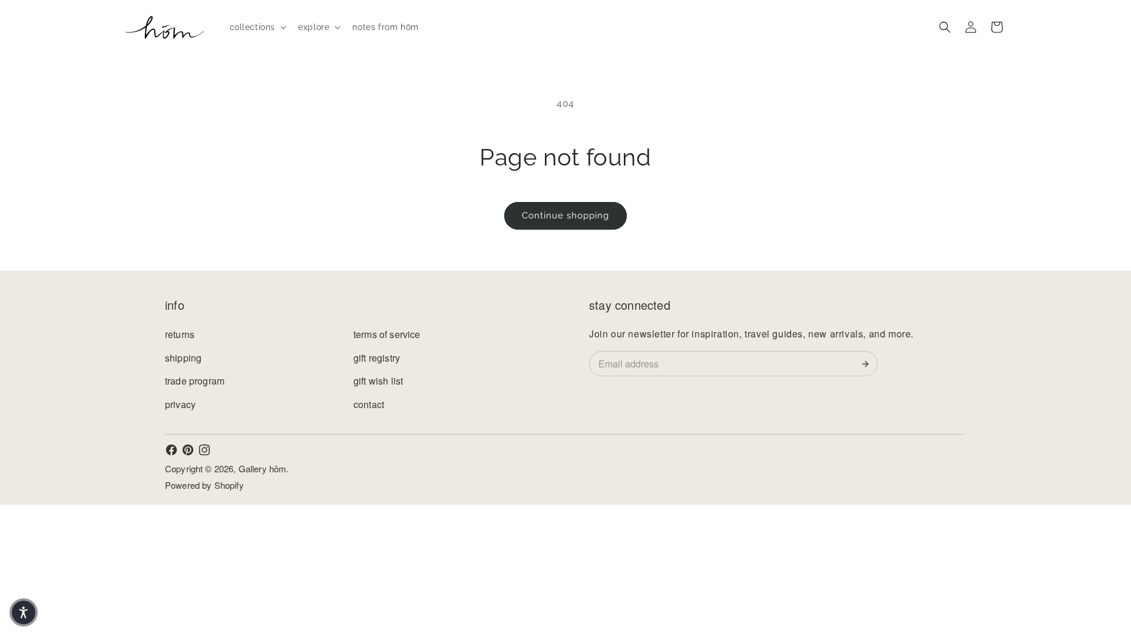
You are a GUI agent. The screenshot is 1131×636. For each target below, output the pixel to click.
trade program (194, 380)
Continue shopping (565, 215)
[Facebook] (171, 449)
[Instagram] (204, 449)
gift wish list (378, 380)
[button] (257, 27)
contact (368, 404)
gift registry (376, 358)
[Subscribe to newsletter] (867, 364)
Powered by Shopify (204, 485)
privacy (180, 404)
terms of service (387, 334)
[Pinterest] (187, 449)
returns (179, 334)
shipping (183, 358)
